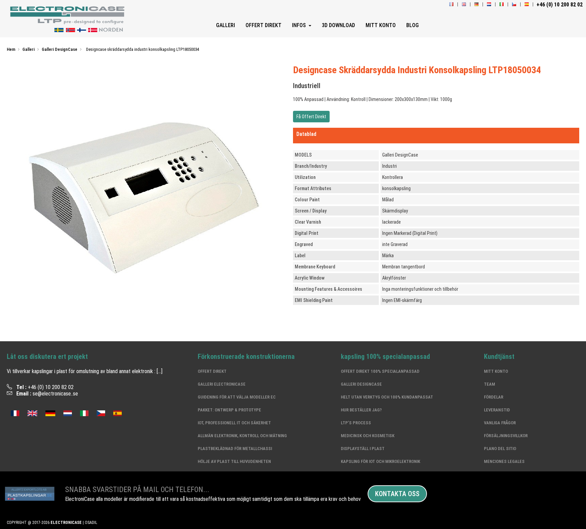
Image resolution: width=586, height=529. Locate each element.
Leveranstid (497, 409)
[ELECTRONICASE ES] (526, 4)
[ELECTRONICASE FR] (451, 4)
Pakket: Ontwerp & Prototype (229, 409)
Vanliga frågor (500, 422)
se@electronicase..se (55, 393)
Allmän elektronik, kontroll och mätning (242, 435)
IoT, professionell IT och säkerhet (234, 422)
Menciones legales (504, 461)
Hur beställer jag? (361, 409)
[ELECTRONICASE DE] (476, 4)
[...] (159, 371)
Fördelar (493, 397)
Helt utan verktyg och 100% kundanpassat (387, 397)
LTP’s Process (356, 422)
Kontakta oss (397, 494)
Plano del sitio (500, 448)
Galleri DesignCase (361, 384)
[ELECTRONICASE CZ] (101, 412)
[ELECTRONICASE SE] (69, 19)
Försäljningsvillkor (506, 435)
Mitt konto (496, 371)
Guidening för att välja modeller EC (237, 397)
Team (489, 384)
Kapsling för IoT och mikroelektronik (380, 461)
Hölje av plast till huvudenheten (234, 461)
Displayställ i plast (363, 448)
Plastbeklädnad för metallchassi (235, 448)
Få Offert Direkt (311, 116)
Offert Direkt (212, 371)
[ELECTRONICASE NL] (489, 4)
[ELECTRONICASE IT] (501, 4)
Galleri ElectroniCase (222, 384)
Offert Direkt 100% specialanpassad (380, 371)
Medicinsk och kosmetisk (367, 435)
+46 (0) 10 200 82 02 (51, 387)
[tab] (436, 135)
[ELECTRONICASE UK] (464, 4)
